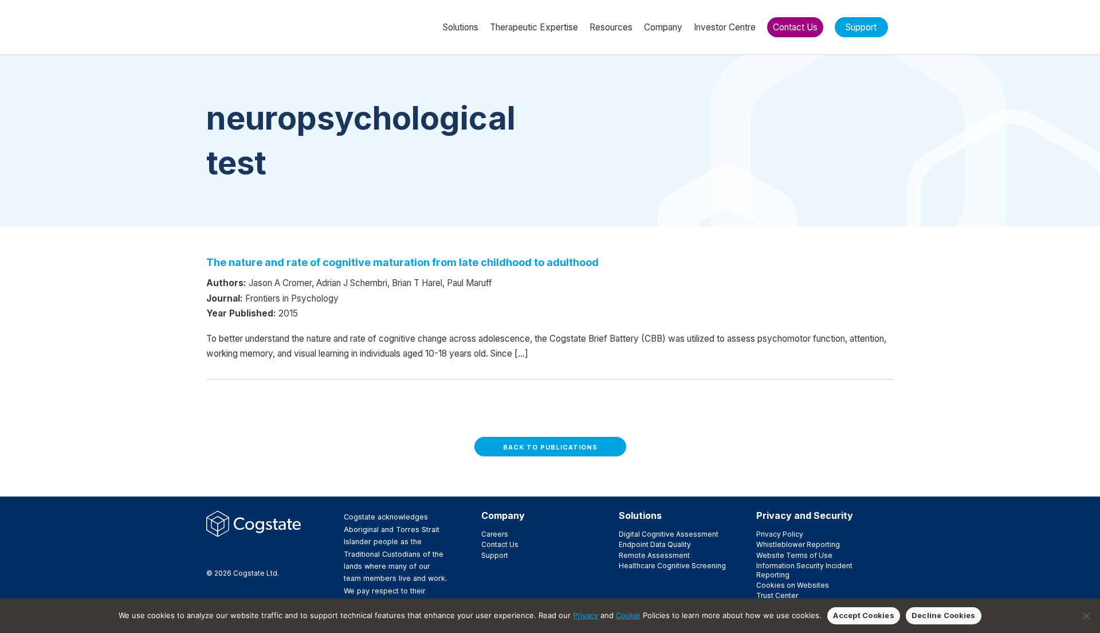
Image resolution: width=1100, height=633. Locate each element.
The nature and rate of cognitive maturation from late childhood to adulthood (402, 262)
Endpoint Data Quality (655, 544)
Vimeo (267, 553)
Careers (494, 534)
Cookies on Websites (792, 585)
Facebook (212, 553)
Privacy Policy (779, 534)
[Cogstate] (267, 26)
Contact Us (499, 544)
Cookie (628, 615)
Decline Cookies (944, 615)
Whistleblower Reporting (798, 544)
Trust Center (777, 595)
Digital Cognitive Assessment (668, 534)
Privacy (585, 615)
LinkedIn (249, 553)
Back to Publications (550, 447)
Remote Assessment (654, 555)
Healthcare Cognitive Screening (672, 565)
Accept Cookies (863, 615)
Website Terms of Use (794, 555)
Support (494, 555)
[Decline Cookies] (1085, 616)
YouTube (286, 553)
